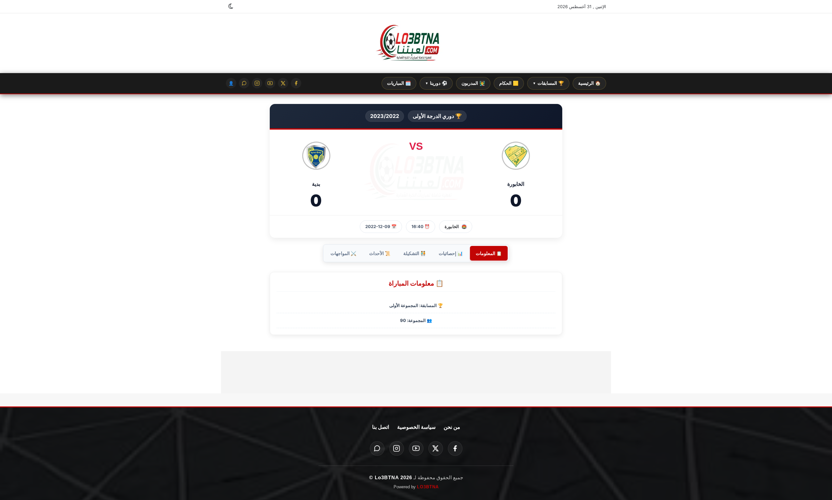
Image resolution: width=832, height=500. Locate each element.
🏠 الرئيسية (589, 83)
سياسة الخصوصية (416, 427)
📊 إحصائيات (451, 253)
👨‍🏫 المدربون (473, 83)
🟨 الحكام (508, 83)
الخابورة (452, 226)
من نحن (452, 427)
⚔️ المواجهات (343, 253)
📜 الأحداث (379, 253)
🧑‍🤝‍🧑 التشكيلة (414, 253)
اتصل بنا (380, 427)
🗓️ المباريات (399, 83)
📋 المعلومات (489, 253)
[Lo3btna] (416, 43)
